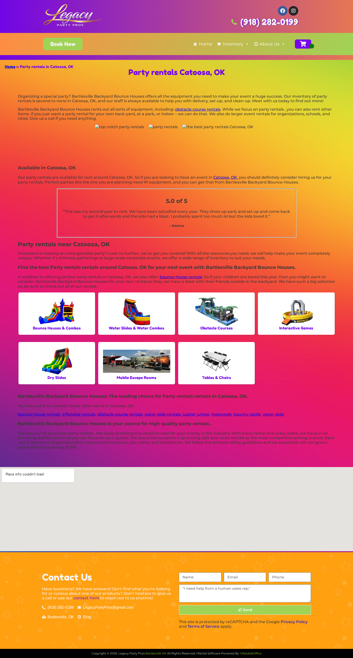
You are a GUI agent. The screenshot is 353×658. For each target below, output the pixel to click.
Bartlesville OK (156, 653)
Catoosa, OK (225, 177)
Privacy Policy (294, 622)
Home (205, 44)
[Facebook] (282, 11)
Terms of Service (203, 626)
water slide (273, 414)
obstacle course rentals (197, 109)
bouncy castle (247, 414)
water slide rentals (163, 414)
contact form (86, 598)
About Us (270, 44)
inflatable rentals (78, 414)
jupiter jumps (196, 414)
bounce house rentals (181, 277)
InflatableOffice (251, 653)
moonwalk (221, 414)
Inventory (233, 44)
